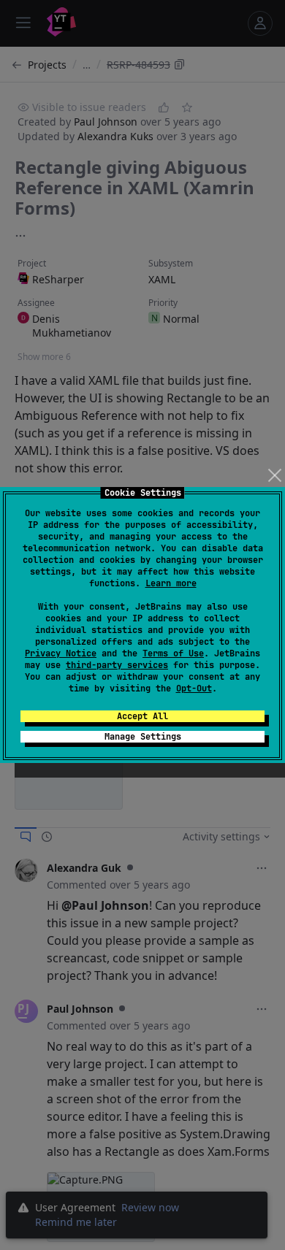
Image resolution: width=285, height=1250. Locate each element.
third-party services (117, 665)
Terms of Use (173, 653)
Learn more (171, 583)
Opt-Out (194, 688)
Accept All (142, 716)
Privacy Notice (60, 653)
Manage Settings (142, 737)
